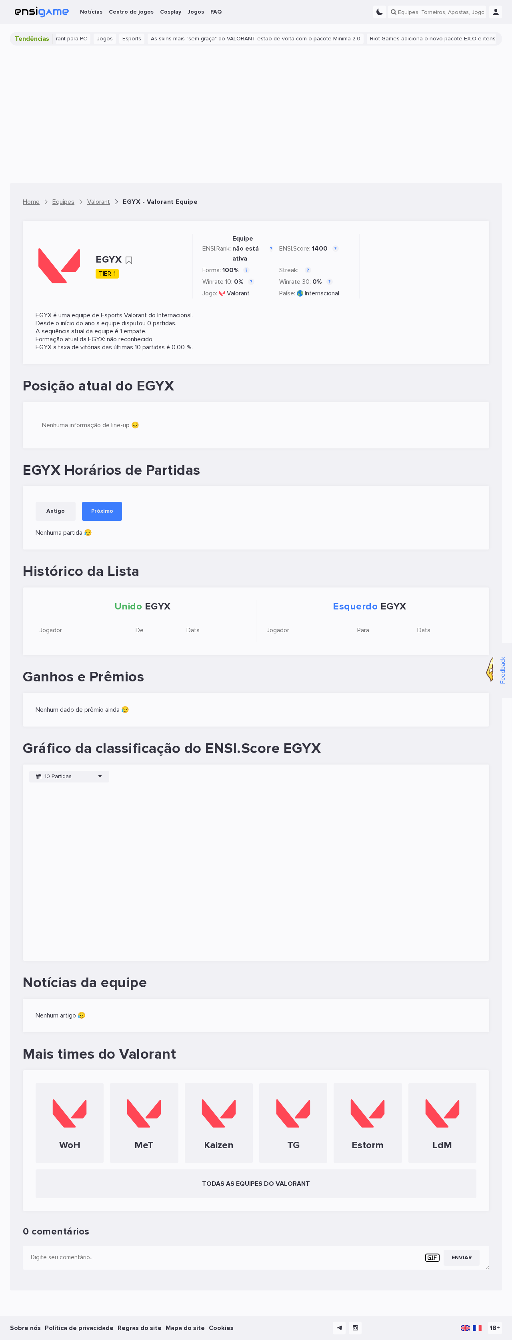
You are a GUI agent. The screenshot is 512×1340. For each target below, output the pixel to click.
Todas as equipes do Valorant (256, 1184)
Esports (112, 38)
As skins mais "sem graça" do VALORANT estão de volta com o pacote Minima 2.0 (236, 38)
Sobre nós (25, 1328)
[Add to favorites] (128, 260)
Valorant (238, 293)
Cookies (221, 1328)
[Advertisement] (256, 114)
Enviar (462, 1257)
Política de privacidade (79, 1328)
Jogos (86, 38)
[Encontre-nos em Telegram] (339, 1328)
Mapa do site (185, 1328)
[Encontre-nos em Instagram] (355, 1328)
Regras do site (140, 1328)
